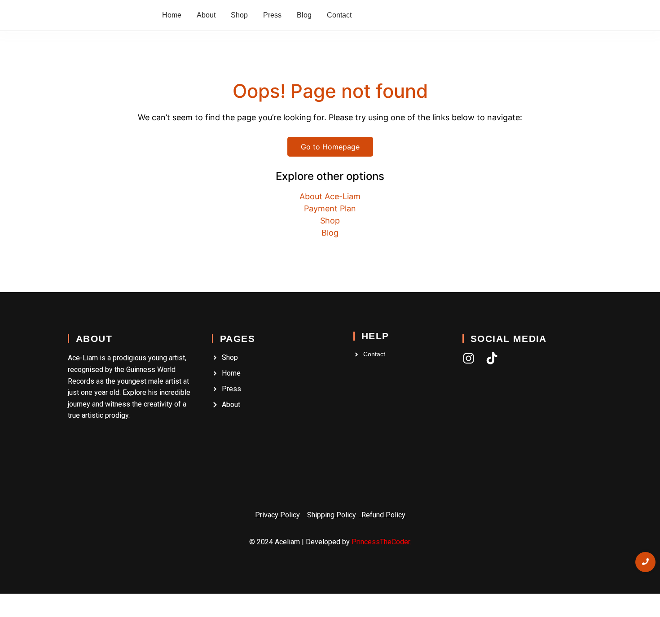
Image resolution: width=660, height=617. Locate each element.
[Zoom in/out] (7, 601)
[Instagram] (468, 358)
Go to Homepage (330, 146)
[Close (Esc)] (57, 601)
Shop (330, 220)
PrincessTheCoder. (381, 542)
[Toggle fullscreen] (24, 601)
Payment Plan (330, 208)
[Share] (40, 601)
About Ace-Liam (330, 196)
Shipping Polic (329, 515)
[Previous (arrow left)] (7, 613)
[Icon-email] (515, 358)
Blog (330, 232)
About (94, 338)
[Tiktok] (492, 358)
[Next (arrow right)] (24, 613)
